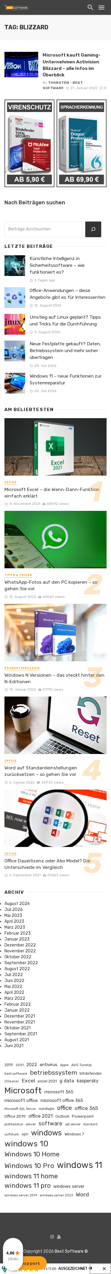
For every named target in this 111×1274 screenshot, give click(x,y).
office (64, 1107)
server (31, 1124)
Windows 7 (74, 1134)
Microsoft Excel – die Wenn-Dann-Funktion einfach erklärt (51, 493)
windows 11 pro (27, 1186)
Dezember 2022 (20, 945)
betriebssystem (53, 1072)
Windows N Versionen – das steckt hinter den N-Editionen (54, 678)
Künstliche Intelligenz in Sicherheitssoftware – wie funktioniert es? (57, 265)
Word (82, 1194)
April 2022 (14, 992)
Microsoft (23, 1090)
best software (15, 1073)
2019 (8, 1065)
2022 (31, 1064)
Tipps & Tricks (18, 575)
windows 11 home (31, 1176)
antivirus (48, 1064)
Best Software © (71, 1251)
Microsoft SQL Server (20, 1109)
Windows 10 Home (31, 1154)
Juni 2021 (13, 1045)
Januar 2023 (17, 939)
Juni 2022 (14, 980)
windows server (68, 1186)
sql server (73, 1124)
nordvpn (46, 1108)
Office (10, 482)
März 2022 (14, 998)
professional (13, 1124)
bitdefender (91, 1073)
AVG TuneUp (81, 1065)
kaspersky (88, 1081)
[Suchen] (93, 229)
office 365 (86, 1108)
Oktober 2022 (17, 956)
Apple (64, 1065)
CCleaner (11, 1081)
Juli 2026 (13, 909)
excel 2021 (47, 1081)
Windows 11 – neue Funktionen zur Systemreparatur (66, 379)
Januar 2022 (17, 1010)
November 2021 (19, 1022)
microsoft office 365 (62, 1100)
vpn (25, 1134)
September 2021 (20, 1033)
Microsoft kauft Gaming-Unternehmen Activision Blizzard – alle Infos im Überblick (72, 64)
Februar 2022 (17, 1004)
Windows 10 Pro (29, 1166)
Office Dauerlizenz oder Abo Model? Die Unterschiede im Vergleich (47, 864)
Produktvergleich (22, 668)
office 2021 (40, 1116)
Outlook (62, 1116)
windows (46, 1132)
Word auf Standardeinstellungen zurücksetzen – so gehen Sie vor (40, 771)
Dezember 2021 (19, 1016)
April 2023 (14, 921)
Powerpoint (83, 1116)
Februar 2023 (17, 933)
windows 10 (26, 1143)
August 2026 (17, 903)
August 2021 (16, 1039)
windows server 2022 (56, 1195)
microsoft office (21, 1100)
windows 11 (79, 1165)
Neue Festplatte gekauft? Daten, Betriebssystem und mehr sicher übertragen (65, 350)
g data (66, 1081)
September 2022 (21, 962)
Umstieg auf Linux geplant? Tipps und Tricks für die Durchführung (65, 321)
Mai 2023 (13, 915)
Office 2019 (15, 1116)
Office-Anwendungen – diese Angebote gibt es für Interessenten (67, 294)
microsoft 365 (58, 1092)
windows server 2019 (20, 1195)
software (50, 1123)
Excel (28, 1081)
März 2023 (14, 927)
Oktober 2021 (17, 1028)
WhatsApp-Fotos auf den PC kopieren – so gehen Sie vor (50, 585)
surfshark (11, 1134)
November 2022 (20, 951)
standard (90, 1124)
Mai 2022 (13, 986)
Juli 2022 (13, 974)
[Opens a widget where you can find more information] (26, 1263)
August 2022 (17, 968)
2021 (20, 1065)
